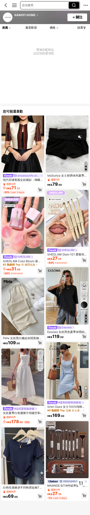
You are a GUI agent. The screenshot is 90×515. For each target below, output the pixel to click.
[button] (5, 5)
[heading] (39, 15)
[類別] (14, 5)
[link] (8, 17)
